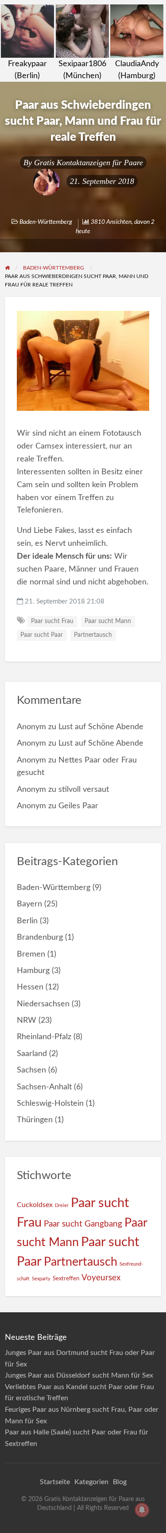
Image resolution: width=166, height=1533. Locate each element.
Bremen (31, 954)
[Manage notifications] (142, 1510)
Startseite (55, 1481)
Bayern (29, 904)
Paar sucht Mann (108, 621)
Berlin (27, 921)
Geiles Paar (78, 806)
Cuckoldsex (35, 1204)
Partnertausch (93, 635)
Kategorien (91, 1481)
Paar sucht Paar (41, 635)
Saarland (32, 1053)
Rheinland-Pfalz (44, 1037)
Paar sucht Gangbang (83, 1224)
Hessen (30, 987)
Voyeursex (100, 1278)
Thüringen (35, 1120)
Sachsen (31, 1070)
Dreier (62, 1205)
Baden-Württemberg (45, 222)
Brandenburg (40, 937)
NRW (26, 1020)
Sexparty (41, 1278)
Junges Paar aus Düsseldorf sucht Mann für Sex (79, 1375)
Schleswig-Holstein (50, 1103)
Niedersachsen (43, 1004)
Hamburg (33, 970)
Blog (120, 1481)
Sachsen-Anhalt (44, 1087)
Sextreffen (66, 1278)
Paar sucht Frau (52, 621)
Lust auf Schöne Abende (100, 727)
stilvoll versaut (83, 789)
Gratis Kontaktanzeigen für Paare (88, 162)
